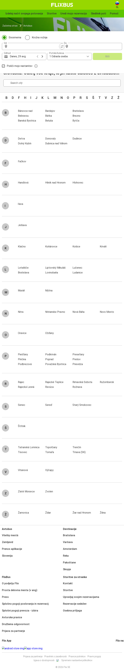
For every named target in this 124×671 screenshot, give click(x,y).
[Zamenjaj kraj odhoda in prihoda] (62, 46)
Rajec (21, 382)
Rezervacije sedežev (75, 603)
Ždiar (48, 512)
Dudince (77, 138)
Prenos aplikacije (12, 548)
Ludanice (77, 272)
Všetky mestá (10, 535)
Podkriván (50, 354)
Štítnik (22, 426)
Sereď (48, 404)
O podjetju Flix (10, 583)
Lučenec (77, 267)
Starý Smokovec (81, 404)
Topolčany (51, 447)
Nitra (20, 311)
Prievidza (77, 364)
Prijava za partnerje (13, 630)
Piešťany (23, 354)
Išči (107, 56)
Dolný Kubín (24, 143)
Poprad (49, 359)
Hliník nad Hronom (55, 182)
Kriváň (103, 246)
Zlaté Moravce (26, 491)
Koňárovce (51, 246)
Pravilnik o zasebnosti (55, 656)
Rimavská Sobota (82, 382)
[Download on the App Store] (33, 648)
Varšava (68, 542)
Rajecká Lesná (26, 386)
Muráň (21, 290)
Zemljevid (7, 542)
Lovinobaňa (51, 272)
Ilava (20, 203)
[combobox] (35, 46)
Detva (21, 138)
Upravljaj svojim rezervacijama (81, 597)
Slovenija (7, 555)
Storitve (68, 590)
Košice (76, 246)
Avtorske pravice (12, 617)
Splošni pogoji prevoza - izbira (20, 610)
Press (5, 597)
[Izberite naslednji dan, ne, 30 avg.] (42, 56)
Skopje (67, 569)
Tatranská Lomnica (28, 447)
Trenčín (76, 447)
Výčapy (49, 470)
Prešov (76, 359)
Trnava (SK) (79, 452)
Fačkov (22, 161)
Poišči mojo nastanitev (19, 65)
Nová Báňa (78, 311)
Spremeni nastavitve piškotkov (76, 660)
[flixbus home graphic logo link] (62, 5)
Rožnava (77, 386)
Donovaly (50, 138)
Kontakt (68, 583)
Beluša (49, 120)
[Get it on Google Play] (13, 648)
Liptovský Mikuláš (55, 267)
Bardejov (50, 110)
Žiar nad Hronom (81, 512)
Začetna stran (10, 25)
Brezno (76, 115)
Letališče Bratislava (23, 270)
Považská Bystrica (55, 364)
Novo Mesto (107, 311)
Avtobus (27, 25)
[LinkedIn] (119, 648)
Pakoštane (69, 562)
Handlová (23, 182)
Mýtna (48, 290)
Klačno (22, 246)
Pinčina (22, 359)
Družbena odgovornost (16, 624)
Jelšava (22, 225)
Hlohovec (77, 182)
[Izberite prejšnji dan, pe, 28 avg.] (37, 56)
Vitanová (23, 470)
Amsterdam (70, 548)
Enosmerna (15, 37)
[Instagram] (117, 648)
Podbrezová (25, 364)
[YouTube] (118, 648)
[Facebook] (116, 648)
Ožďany (49, 333)
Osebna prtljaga (72, 610)
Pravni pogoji (94, 656)
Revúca (49, 386)
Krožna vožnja (39, 37)
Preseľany (78, 354)
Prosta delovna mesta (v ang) (19, 590)
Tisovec (22, 452)
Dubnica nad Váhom (56, 143)
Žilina (103, 512)
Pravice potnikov (77, 656)
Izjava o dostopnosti (44, 660)
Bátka (48, 115)
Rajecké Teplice (54, 382)
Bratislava (78, 110)
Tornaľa (49, 452)
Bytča (75, 120)
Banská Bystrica (27, 120)
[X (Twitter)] (120, 648)
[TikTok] (121, 648)
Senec (21, 404)
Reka (66, 555)
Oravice (22, 333)
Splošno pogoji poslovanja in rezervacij (25, 603)
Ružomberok (107, 382)
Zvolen (49, 491)
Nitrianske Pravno (55, 311)
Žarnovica (23, 512)
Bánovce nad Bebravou (25, 113)
